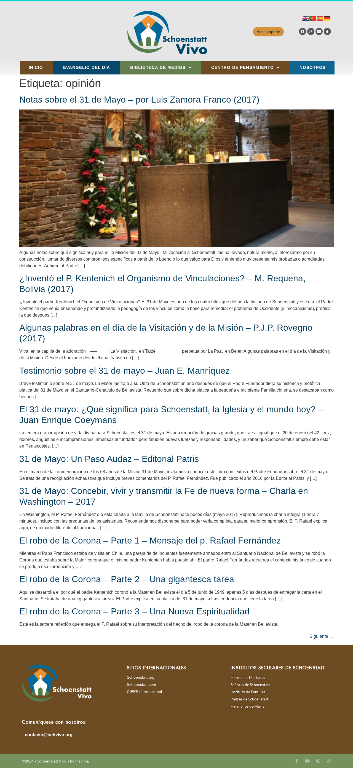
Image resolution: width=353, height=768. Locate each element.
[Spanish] (320, 17)
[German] (327, 17)
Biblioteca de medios (158, 67)
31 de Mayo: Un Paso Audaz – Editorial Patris (109, 459)
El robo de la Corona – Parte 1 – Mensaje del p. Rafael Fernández (150, 540)
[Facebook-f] (297, 761)
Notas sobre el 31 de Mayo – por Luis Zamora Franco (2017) (139, 100)
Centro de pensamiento (242, 67)
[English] (305, 17)
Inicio (36, 67)
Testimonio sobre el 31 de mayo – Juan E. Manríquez (124, 371)
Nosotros (312, 67)
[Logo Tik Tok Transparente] (327, 31)
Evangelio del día (86, 67)
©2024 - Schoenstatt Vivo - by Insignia (55, 761)
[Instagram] (310, 31)
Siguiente (321, 636)
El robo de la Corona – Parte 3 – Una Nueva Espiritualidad (134, 611)
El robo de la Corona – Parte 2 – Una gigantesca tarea (126, 579)
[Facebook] (302, 31)
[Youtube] (319, 31)
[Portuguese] (313, 17)
